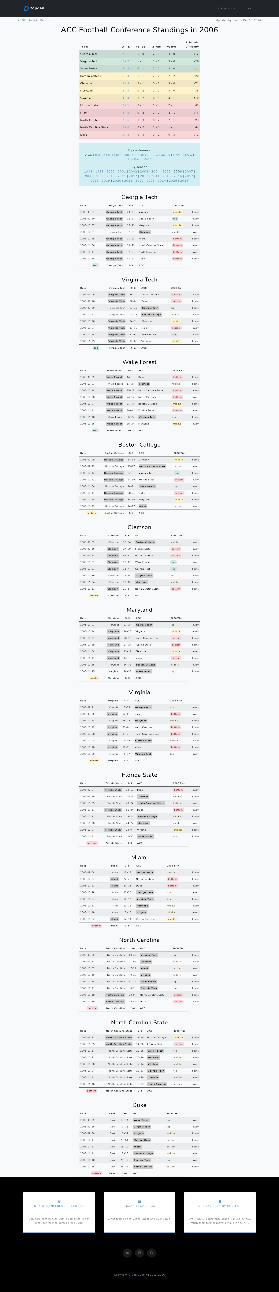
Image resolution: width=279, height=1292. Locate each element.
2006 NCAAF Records (35, 20)
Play (247, 8)
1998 (88, 171)
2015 (166, 176)
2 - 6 (125, 120)
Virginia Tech (89, 61)
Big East (114, 155)
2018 (95, 181)
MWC (187, 155)
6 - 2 (125, 61)
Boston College (90, 76)
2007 (189, 171)
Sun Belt (134, 159)
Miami (84, 112)
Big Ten (130, 155)
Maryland (86, 90)
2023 (151, 181)
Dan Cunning (140, 1275)
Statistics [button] (225, 8)
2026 (184, 181)
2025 (173, 181)
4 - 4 (125, 98)
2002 (133, 171)
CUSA (165, 155)
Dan (235, 20)
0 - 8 (125, 135)
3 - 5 (125, 105)
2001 (122, 171)
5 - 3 (125, 76)
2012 (133, 176)
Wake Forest (88, 68)
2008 (88, 176)
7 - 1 (125, 54)
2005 (166, 171)
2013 (144, 176)
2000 (110, 171)
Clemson (86, 83)
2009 (99, 176)
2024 (162, 181)
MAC (176, 155)
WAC (148, 159)
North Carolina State (94, 127)
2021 (128, 181)
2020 (117, 181)
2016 (178, 176)
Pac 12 (143, 155)
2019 (106, 181)
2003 (144, 171)
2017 (189, 176)
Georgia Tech (89, 54)
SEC (155, 155)
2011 (122, 176)
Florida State (89, 105)
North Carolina (90, 120)
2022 (139, 181)
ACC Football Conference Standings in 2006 (139, 30)
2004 (155, 171)
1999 (99, 171)
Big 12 (100, 155)
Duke (83, 135)
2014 (155, 176)
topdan (36, 8)
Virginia (85, 98)
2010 (110, 176)
